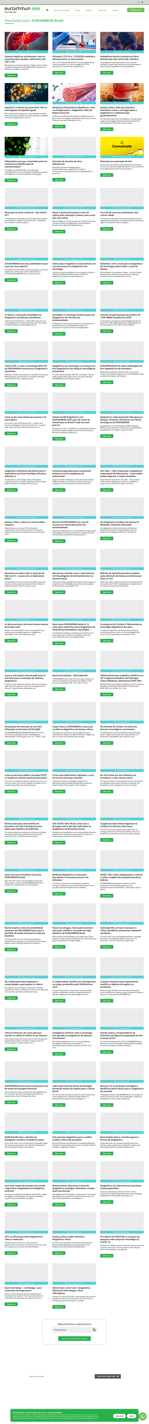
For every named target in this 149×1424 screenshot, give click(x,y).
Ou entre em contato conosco (74, 1338)
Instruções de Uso (63, 1401)
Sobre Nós (60, 1399)
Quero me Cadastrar (106, 1376)
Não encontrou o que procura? (74, 1324)
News (59, 1396)
